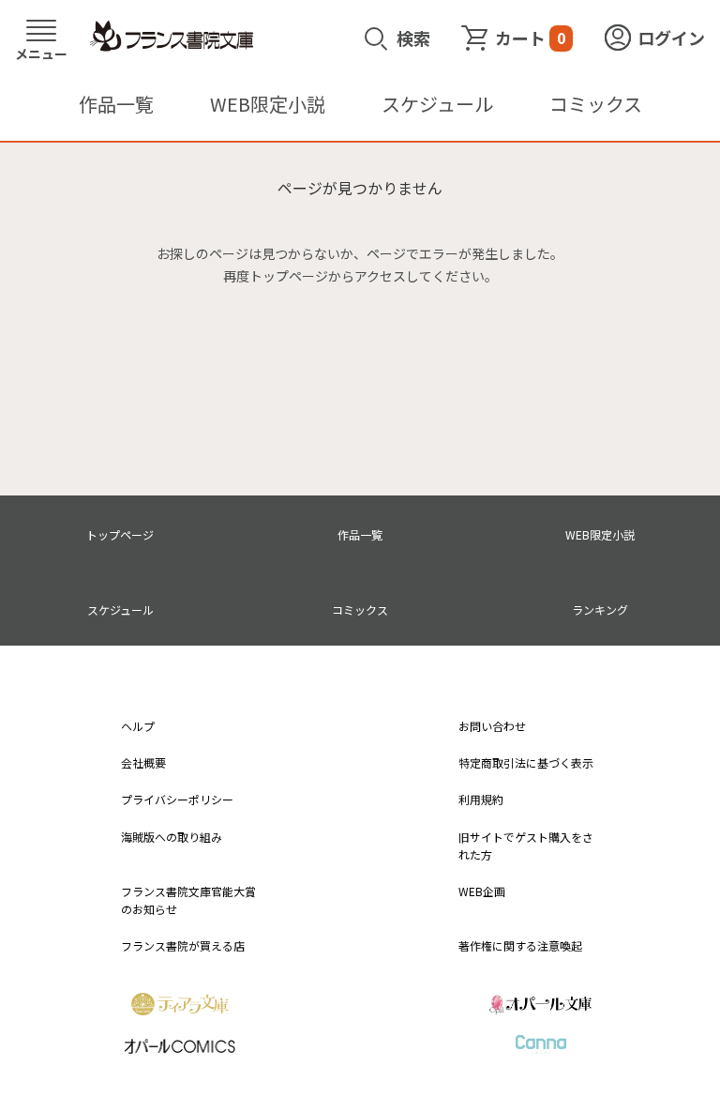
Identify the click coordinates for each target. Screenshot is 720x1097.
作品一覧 (116, 103)
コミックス (595, 103)
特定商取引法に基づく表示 (525, 762)
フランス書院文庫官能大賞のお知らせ (188, 900)
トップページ (120, 534)
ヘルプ (138, 726)
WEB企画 (481, 891)
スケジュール (437, 103)
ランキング (600, 609)
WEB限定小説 (267, 103)
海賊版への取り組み (171, 837)
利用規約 (480, 799)
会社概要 (143, 762)
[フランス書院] (171, 36)
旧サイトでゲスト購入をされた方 (525, 845)
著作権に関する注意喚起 (520, 945)
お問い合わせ (492, 726)
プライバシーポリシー (177, 799)
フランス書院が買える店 (183, 945)
